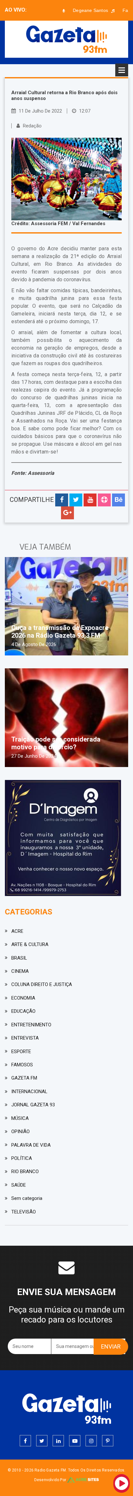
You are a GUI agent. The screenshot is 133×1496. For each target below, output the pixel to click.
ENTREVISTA (25, 1038)
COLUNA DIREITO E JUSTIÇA (41, 984)
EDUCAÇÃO (23, 1011)
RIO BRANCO (25, 1171)
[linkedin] (58, 1440)
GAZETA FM (24, 1078)
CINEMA (20, 971)
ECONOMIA (23, 998)
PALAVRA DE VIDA (31, 1145)
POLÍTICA (21, 1158)
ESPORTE (21, 1051)
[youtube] (74, 1440)
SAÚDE (18, 1185)
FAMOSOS (22, 1065)
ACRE (17, 931)
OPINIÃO (20, 1131)
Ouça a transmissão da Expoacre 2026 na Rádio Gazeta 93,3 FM (59, 631)
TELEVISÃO (23, 1212)
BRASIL (19, 958)
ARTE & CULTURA (29, 944)
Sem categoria (26, 1198)
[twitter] (41, 1440)
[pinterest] (107, 1440)
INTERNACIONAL (29, 1091)
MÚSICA (20, 1118)
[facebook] (25, 1440)
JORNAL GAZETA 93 (33, 1105)
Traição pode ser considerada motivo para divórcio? (55, 743)
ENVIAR (111, 1346)
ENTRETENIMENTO (31, 1025)
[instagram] (91, 1440)
